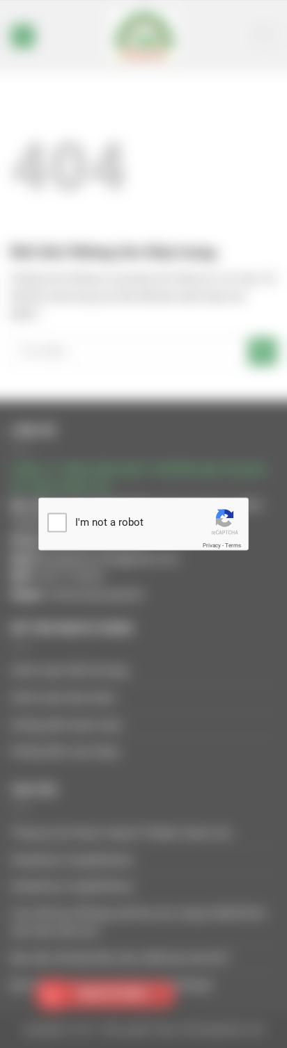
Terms (233, 545)
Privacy (212, 545)
